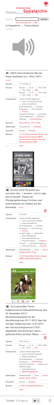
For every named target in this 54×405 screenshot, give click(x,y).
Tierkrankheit (37, 109)
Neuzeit (22, 87)
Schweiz (32, 130)
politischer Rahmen (26, 114)
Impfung (42, 241)
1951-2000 (42, 87)
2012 (36, 348)
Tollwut (25, 111)
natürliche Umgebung (37, 243)
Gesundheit (39, 233)
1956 (36, 90)
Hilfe (36, 22)
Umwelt (22, 243)
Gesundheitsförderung (30, 238)
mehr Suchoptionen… (24, 22)
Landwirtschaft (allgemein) (29, 99)
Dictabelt (37, 126)
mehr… (22, 146)
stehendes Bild (25, 249)
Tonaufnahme (24, 126)
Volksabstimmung (29, 369)
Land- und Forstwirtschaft (32, 101)
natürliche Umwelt (29, 246)
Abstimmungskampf (30, 371)
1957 (36, 95)
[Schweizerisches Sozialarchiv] (32, 7)
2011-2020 (26, 348)
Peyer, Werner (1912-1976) (29, 123)
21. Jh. (31, 345)
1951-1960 (26, 90)
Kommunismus (36, 119)
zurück (9, 28)
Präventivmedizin (28, 241)
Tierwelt (43, 246)
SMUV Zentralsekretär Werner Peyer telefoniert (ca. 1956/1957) (24, 75)
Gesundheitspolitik (29, 236)
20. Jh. (31, 87)
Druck (37, 249)
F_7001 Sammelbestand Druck (31, 385)
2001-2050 (42, 345)
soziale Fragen (25, 233)
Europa (22, 130)
